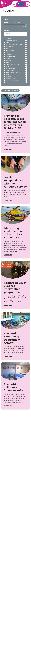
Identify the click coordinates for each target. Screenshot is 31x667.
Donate (21, 4)
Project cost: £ (12, 22)
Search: (7, 30)
